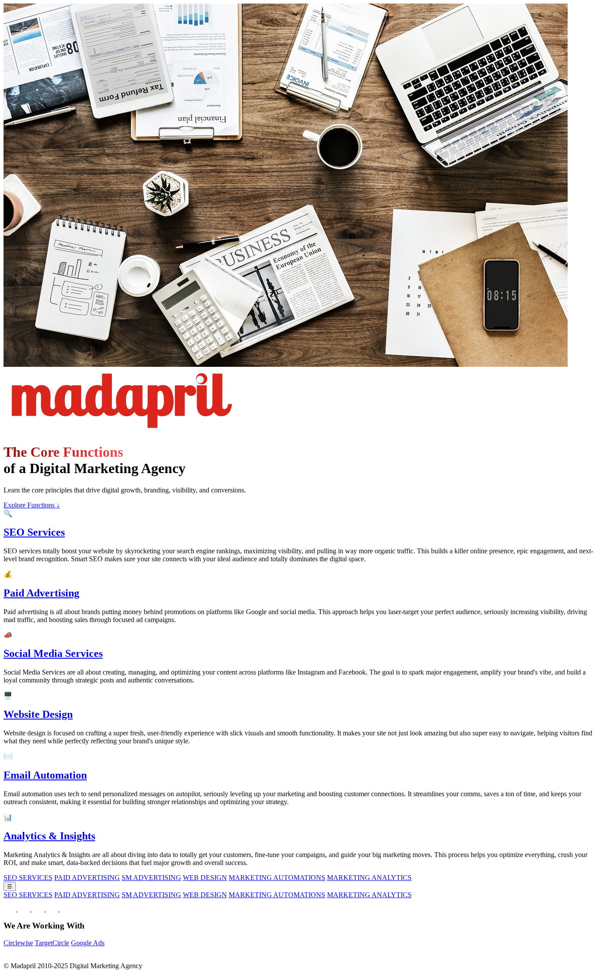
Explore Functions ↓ (32, 505)
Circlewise (18, 943)
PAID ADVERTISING (87, 877)
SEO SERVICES (28, 877)
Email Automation (45, 775)
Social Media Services (53, 653)
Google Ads (87, 943)
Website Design (38, 714)
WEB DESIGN (205, 877)
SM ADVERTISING (151, 877)
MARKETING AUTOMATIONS (277, 877)
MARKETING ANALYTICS (369, 877)
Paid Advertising (41, 593)
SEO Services (34, 532)
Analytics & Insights (49, 836)
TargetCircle (52, 943)
